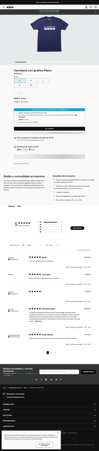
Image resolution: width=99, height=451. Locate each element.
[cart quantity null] (95, 7)
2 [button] (51, 353)
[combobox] (34, 245)
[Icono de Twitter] (41, 379)
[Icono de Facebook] (45, 379)
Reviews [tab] (11, 206)
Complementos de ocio (15, 387)
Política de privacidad (22, 373)
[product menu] (3, 7)
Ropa (25, 387)
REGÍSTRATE (88, 372)
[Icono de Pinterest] (50, 379)
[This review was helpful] (85, 267)
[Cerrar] (95, 12)
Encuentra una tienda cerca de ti (15, 397)
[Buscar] (90, 7)
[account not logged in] (86, 7)
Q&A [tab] (19, 206)
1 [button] (47, 353)
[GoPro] (10, 7)
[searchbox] (14, 245)
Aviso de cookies (62, 433)
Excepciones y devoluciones (21, 163)
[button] (50, 222)
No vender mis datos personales (44, 444)
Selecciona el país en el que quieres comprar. (49, 13)
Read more (38, 321)
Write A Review (77, 228)
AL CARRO (49, 129)
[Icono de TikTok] (61, 379)
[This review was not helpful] (88, 267)
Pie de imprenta (72, 433)
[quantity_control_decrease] (15, 93)
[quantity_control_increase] (21, 93)
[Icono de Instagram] (37, 379)
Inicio (4, 387)
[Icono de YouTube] (55, 379)
